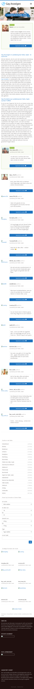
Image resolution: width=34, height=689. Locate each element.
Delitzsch (17, 485)
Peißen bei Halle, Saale (17, 462)
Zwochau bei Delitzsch (17, 464)
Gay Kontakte (4, 79)
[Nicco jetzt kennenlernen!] (4, 371)
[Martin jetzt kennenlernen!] (5, 28)
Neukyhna (17, 454)
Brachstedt (17, 472)
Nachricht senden (20, 46)
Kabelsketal (17, 477)
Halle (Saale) (17, 483)
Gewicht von (5, 518)
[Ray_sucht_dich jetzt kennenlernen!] (4, 416)
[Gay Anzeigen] (11, 4)
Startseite (3, 614)
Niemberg (17, 457)
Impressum (13, 687)
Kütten (17, 493)
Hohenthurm (17, 444)
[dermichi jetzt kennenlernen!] (8, 592)
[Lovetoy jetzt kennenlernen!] (4, 307)
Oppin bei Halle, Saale (17, 475)
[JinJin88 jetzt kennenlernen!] (4, 286)
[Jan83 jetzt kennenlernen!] (4, 327)
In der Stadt (5, 535)
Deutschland (10, 614)
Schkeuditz (17, 490)
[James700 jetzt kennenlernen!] (4, 198)
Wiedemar (17, 449)
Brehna (17, 446)
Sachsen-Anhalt (17, 614)
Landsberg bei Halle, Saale (17, 152)
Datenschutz (20, 687)
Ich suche (4, 501)
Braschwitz (17, 459)
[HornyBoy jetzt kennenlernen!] (4, 220)
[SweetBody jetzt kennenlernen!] (25, 592)
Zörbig (17, 488)
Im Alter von (5, 508)
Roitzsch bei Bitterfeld (17, 480)
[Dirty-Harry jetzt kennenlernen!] (5, 150)
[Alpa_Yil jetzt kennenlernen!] (4, 177)
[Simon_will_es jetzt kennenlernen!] (4, 391)
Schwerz (17, 451)
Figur (3, 529)
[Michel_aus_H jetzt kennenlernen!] (4, 263)
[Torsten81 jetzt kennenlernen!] (4, 243)
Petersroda (17, 470)
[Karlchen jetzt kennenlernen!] (4, 349)
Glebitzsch (17, 467)
